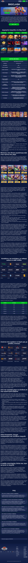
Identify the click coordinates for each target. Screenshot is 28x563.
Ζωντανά (10, 32)
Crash (17, 32)
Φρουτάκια (23, 32)
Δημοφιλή (3, 32)
